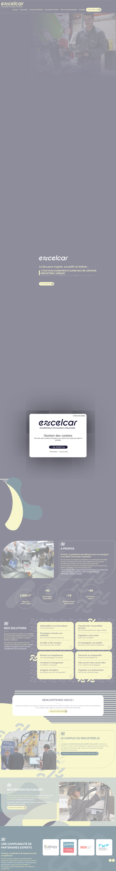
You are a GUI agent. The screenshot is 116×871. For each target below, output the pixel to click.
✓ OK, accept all (58, 447)
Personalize (53, 451)
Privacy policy (64, 451)
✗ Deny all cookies (79, 415)
